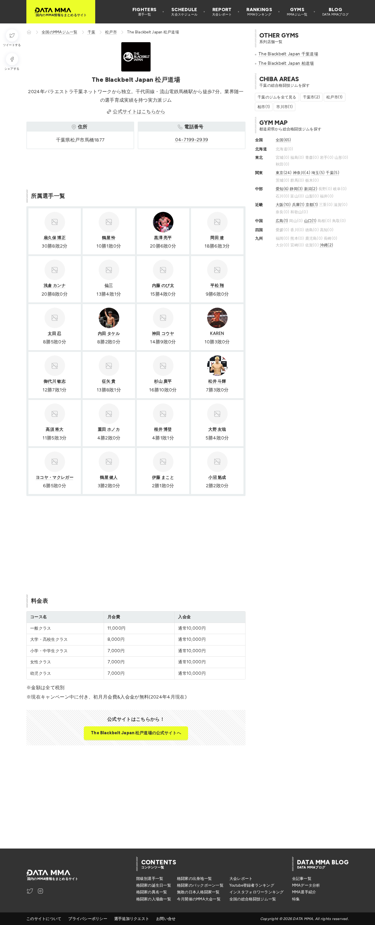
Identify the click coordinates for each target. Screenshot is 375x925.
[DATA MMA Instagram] (40, 891)
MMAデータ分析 (306, 885)
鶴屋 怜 (108, 237)
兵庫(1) (298, 204)
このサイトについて (43, 919)
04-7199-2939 (191, 139)
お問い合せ (165, 919)
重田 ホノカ (109, 429)
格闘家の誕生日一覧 (153, 885)
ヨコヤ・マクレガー (55, 477)
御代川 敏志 (55, 381)
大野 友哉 (217, 429)
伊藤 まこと (163, 477)
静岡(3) (296, 189)
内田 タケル (109, 333)
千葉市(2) (311, 97)
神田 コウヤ (163, 333)
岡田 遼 (217, 237)
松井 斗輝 (217, 381)
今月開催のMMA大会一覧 (199, 899)
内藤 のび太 (163, 285)
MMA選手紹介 (304, 892)
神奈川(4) (302, 173)
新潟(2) (310, 189)
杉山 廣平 (163, 381)
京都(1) (312, 204)
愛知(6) (282, 189)
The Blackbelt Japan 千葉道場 (288, 54)
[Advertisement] (133, 168)
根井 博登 (163, 429)
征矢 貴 (108, 381)
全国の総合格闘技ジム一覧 (252, 899)
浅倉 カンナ (55, 285)
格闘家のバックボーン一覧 (200, 885)
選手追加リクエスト (131, 919)
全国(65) (283, 140)
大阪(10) (283, 204)
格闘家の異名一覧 (151, 892)
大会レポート (241, 878)
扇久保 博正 (55, 237)
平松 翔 (217, 285)
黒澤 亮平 (163, 237)
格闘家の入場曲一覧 (153, 899)
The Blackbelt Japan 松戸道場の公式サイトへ (136, 732)
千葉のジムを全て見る (277, 97)
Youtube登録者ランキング (251, 885)
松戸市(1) (334, 97)
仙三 (109, 285)
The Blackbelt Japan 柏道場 (286, 63)
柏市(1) (264, 107)
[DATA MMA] (29, 32)
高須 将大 (54, 429)
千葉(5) (332, 173)
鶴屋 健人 (108, 477)
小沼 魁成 (217, 477)
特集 (296, 899)
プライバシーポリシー (87, 919)
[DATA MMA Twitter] (29, 891)
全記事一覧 (301, 878)
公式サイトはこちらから (139, 111)
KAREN (217, 333)
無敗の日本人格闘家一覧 (198, 892)
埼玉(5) (318, 173)
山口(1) (310, 221)
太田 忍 (54, 333)
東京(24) (284, 173)
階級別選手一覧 (149, 878)
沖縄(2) (326, 245)
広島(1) (282, 221)
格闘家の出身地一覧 (194, 878)
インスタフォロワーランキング (256, 892)
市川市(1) (284, 107)
